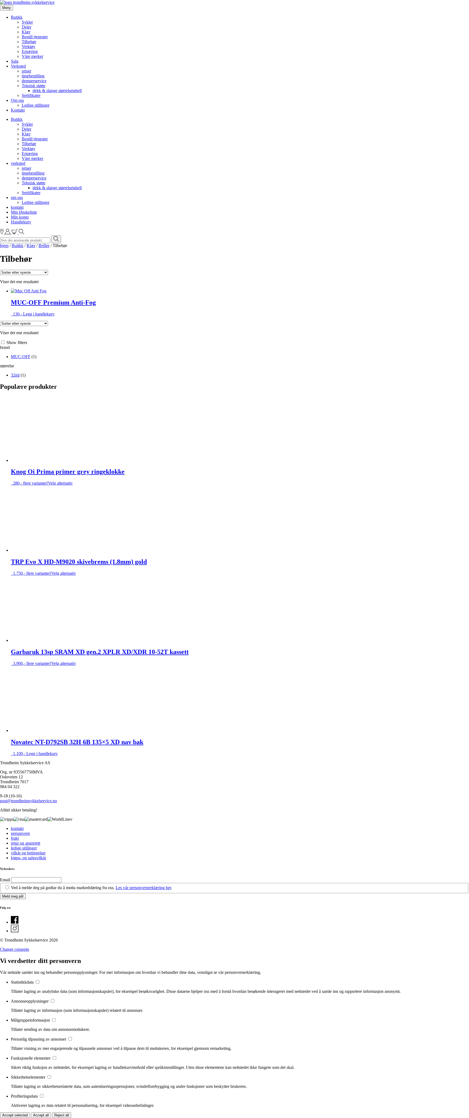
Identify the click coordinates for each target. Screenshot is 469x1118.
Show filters (17, 342)
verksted (18, 163)
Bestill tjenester (35, 36)
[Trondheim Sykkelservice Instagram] (14, 930)
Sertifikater (31, 95)
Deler (26, 27)
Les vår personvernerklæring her (143, 887)
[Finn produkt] (21, 232)
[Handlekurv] (15, 232)
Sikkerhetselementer (28, 1077)
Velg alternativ (60, 483)
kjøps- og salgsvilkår (28, 857)
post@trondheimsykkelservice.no (28, 800)
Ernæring (30, 51)
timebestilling (33, 76)
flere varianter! (68, 476)
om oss (17, 197)
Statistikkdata (23, 982)
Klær (26, 32)
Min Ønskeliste (24, 212)
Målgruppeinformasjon (31, 1020)
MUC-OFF (20, 356)
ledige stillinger (24, 848)
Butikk (17, 17)
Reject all (61, 1115)
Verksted (18, 66)
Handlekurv (21, 222)
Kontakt (18, 110)
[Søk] (56, 239)
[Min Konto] (8, 232)
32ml (15, 375)
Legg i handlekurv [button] (39, 314)
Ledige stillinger (35, 105)
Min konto (20, 217)
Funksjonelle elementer (31, 1058)
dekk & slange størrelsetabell (57, 90)
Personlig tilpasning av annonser (39, 1039)
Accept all (41, 1115)
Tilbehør (29, 41)
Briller (44, 245)
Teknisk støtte (33, 85)
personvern (20, 833)
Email (5, 879)
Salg (14, 61)
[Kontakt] (2, 232)
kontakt (17, 207)
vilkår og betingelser (28, 853)
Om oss (17, 100)
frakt (15, 838)
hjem (4, 245)
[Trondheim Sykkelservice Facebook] (14, 922)
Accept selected (15, 1115)
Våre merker (32, 56)
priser (26, 71)
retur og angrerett (25, 843)
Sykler (27, 22)
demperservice (34, 80)
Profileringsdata (25, 1096)
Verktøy (28, 46)
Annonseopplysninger (30, 1001)
